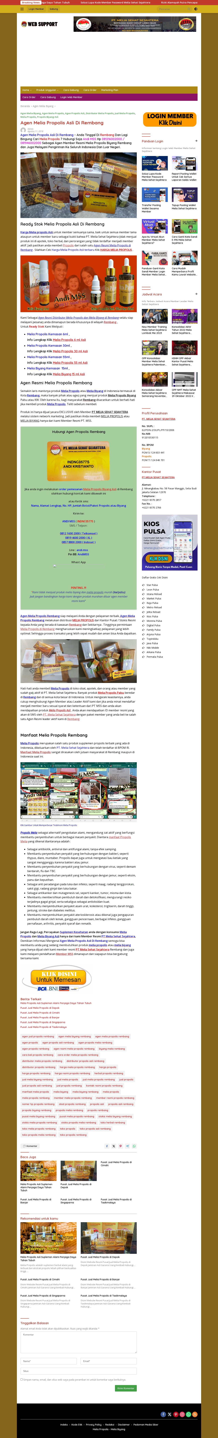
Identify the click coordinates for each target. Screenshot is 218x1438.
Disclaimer (124, 1424)
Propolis (68, 245)
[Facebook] (163, 1415)
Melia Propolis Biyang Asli (99, 489)
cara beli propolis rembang (37, 1054)
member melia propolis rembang (73, 1098)
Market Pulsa (154, 598)
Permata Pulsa (155, 656)
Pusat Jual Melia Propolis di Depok (39, 1007)
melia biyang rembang (85, 1091)
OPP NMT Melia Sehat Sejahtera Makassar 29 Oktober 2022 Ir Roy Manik (184, 393)
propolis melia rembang (69, 1110)
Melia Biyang (95, 391)
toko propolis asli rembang (95, 1128)
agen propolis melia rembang (95, 1042)
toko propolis (67, 1128)
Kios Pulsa (152, 616)
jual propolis (126, 1079)
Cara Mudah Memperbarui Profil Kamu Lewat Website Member (184, 271)
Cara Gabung (71, 90)
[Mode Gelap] (196, 9)
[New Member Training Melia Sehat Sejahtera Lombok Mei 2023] (155, 316)
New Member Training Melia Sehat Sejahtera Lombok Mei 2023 (154, 330)
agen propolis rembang (35, 1048)
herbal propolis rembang (109, 1073)
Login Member (36, 9)
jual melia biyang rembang (37, 1079)
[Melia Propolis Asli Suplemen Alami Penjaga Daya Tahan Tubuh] (38, 1171)
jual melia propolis (67, 1079)
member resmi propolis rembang (115, 1098)
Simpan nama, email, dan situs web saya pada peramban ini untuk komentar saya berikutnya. (74, 1379)
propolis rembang (98, 1110)
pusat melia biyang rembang (38, 1116)
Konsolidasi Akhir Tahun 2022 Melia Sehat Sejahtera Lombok (182, 330)
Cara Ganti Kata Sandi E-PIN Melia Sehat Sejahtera (184, 240)
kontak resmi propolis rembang (104, 1085)
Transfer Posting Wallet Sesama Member (151, 208)
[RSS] (195, 1415)
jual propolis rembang (69, 1085)
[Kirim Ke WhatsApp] (134, 1146)
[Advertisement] (109, 61)
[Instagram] (182, 1415)
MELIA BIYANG (29, 421)
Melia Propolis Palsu (111, 693)
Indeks (64, 1424)
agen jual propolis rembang (38, 1036)
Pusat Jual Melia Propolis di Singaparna (42, 1022)
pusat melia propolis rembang (77, 1116)
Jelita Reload (153, 612)
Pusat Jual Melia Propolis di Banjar (40, 1017)
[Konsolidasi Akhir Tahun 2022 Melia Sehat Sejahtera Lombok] (185, 316)
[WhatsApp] (188, 1415)
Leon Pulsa (153, 589)
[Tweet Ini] (113, 1146)
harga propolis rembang (36, 1073)
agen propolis (30, 1042)
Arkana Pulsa (154, 652)
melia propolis (95, 592)
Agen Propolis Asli (75, 113)
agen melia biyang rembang (74, 1036)
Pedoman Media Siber (146, 1424)
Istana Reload (154, 594)
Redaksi (109, 1424)
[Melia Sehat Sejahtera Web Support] (39, 23)
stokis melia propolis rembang (39, 1122)
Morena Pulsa (154, 620)
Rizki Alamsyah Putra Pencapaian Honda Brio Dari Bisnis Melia (150, 2)
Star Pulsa (152, 585)
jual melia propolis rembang (99, 1079)
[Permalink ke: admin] (23, 130)
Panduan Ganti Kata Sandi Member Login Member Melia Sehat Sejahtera (153, 271)
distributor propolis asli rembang (85, 1061)
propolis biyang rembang (36, 1110)
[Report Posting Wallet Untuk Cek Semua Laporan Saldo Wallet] (185, 163)
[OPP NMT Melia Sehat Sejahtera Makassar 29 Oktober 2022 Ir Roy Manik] (185, 379)
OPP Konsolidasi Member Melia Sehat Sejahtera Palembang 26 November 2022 (154, 361)
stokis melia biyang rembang (115, 1116)
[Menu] (22, 9)
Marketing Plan (109, 90)
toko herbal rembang (112, 1122)
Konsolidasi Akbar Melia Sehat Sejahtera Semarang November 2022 (154, 393)
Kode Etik (77, 1424)
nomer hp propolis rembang (38, 1104)
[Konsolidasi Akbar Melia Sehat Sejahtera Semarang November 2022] (155, 379)
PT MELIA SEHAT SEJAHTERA (110, 412)
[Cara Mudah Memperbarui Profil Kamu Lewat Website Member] (185, 258)
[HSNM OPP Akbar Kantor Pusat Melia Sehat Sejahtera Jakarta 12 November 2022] (185, 348)
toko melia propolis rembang (39, 1128)
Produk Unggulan (46, 90)
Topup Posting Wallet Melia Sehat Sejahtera (184, 207)
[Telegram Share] (127, 1146)
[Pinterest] (176, 1415)
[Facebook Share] (107, 1146)
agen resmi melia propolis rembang (74, 1048)
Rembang (33, 395)
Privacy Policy (94, 1424)
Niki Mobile (153, 647)
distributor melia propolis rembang (42, 1061)
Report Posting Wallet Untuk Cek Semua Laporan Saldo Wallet (184, 176)
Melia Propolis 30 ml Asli (70, 351)
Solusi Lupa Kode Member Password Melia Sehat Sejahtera (67, 2)
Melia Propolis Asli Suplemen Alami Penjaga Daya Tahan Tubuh (55, 1003)
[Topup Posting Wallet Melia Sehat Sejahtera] (185, 194)
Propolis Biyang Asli (47, 116)
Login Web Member (71, 97)
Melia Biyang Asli (48, 936)
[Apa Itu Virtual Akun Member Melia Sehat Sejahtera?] (155, 226)
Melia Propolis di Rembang (37, 629)
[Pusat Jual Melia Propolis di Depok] (79, 1171)
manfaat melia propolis (35, 1091)
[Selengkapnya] (196, 141)
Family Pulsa (153, 629)
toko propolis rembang (73, 1134)
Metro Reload (154, 607)
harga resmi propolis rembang (72, 1073)
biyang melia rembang (112, 1048)
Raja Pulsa (152, 603)
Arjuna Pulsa (153, 634)
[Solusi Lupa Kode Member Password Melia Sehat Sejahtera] (155, 163)
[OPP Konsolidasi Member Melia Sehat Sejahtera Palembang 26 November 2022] (155, 348)
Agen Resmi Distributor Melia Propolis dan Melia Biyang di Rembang (78, 318)
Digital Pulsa (153, 625)
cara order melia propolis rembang (78, 1054)
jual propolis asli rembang (37, 1085)
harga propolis (107, 1067)
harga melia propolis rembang (77, 1067)
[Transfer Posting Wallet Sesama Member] (155, 194)
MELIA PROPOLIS (112, 416)
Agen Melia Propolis (53, 113)
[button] (189, 9)
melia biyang (60, 1091)
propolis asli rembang (120, 1104)
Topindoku (152, 638)
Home (25, 90)
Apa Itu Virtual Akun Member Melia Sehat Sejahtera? (153, 240)
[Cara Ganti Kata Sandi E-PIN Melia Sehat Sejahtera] (185, 226)
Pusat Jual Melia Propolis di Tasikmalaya (43, 1027)
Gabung (54, 9)
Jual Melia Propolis (125, 113)
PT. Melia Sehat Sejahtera (59, 714)
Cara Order (90, 90)
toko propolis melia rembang (39, 1134)
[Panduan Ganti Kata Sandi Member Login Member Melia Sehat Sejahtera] (155, 258)
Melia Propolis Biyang (122, 395)
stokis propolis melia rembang (78, 1122)
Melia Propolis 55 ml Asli (70, 363)
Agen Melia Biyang (30, 113)
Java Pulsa (152, 643)
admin (30, 128)
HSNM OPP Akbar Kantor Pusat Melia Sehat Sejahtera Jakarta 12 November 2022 (184, 361)
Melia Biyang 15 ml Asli (69, 374)
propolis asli (97, 1104)
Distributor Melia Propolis (100, 113)
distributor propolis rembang (38, 1067)
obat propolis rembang (72, 1104)
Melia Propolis (28, 116)
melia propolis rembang (36, 1098)
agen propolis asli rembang (58, 1042)
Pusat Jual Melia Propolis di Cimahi (40, 1012)
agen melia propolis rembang (112, 1036)
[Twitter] (169, 1415)
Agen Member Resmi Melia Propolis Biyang (86, 143)
